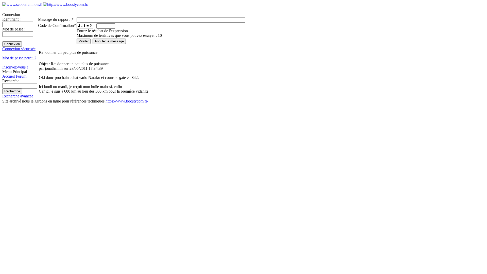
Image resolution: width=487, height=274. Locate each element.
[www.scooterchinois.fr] (22, 4)
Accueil (8, 76)
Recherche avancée (17, 96)
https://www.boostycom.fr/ (127, 101)
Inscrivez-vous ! (15, 67)
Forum (21, 76)
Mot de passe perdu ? (19, 58)
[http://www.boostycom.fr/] (65, 4)
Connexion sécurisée (19, 49)
